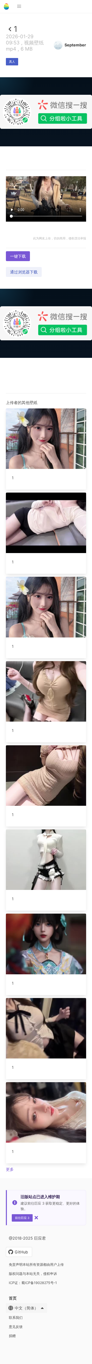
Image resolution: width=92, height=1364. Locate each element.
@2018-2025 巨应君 (27, 1238)
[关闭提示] (36, 1217)
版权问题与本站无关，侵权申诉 (33, 1273)
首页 (13, 1298)
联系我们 (16, 1317)
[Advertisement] (46, 194)
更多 (10, 1169)
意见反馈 (16, 1327)
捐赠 (12, 1336)
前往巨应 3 (22, 1218)
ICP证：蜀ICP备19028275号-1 (33, 1283)
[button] (19, 6)
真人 (12, 61)
